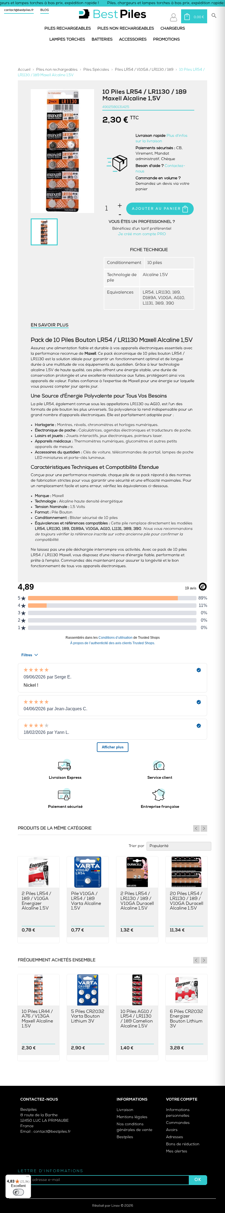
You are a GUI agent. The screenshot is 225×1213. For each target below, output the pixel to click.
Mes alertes (176, 1151)
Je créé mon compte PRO (142, 234)
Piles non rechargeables (125, 29)
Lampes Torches (67, 40)
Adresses (174, 1137)
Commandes (178, 1123)
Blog (44, 10)
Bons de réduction (182, 1144)
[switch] (18, 1192)
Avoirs (172, 1130)
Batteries (102, 40)
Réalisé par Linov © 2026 (112, 1206)
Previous (196, 828)
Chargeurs (173, 29)
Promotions (166, 40)
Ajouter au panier (157, 209)
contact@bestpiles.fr (19, 10)
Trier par (136, 846)
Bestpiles (125, 1137)
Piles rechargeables (67, 29)
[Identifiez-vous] (173, 17)
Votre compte (181, 1100)
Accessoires (133, 40)
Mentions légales (132, 1117)
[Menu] (27, 1178)
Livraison (125, 1110)
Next (204, 828)
